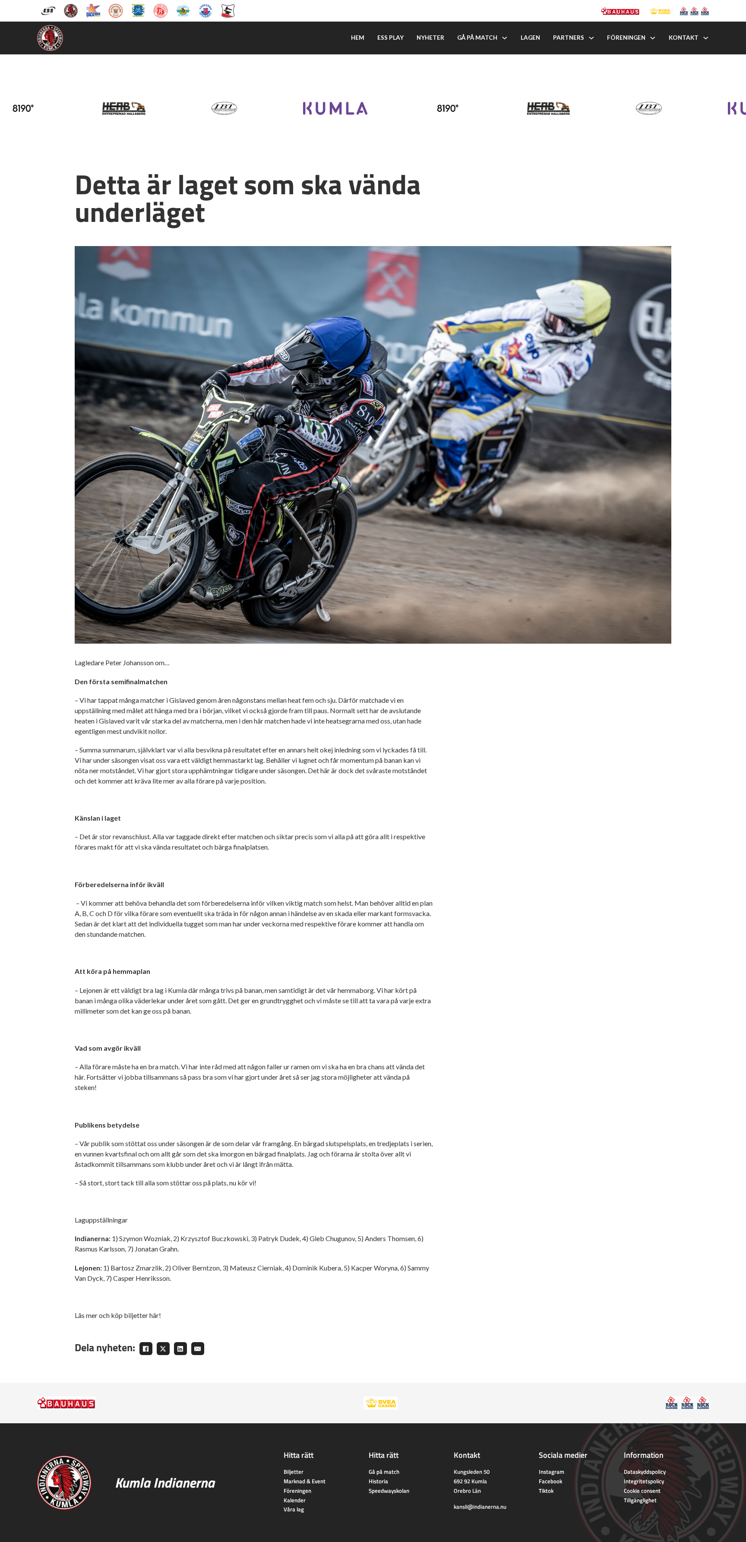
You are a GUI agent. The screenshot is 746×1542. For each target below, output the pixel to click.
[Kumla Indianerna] (71, 10)
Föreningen (626, 37)
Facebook (550, 1481)
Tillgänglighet (640, 1500)
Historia (378, 1481)
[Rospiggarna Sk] (161, 10)
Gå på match (477, 37)
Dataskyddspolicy (645, 1471)
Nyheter (430, 37)
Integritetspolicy (644, 1481)
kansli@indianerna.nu (480, 1506)
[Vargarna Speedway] (205, 10)
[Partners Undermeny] (591, 37)
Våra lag (294, 1509)
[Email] (197, 1348)
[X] (163, 1348)
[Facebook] (145, 1348)
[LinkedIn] (180, 1348)
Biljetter (293, 1471)
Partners (568, 37)
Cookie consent (642, 1490)
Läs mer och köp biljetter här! (118, 1315)
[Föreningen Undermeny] (653, 37)
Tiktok (546, 1490)
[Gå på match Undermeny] (505, 37)
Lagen (530, 37)
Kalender (295, 1500)
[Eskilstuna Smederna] (228, 10)
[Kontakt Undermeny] (706, 37)
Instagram (551, 1471)
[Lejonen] (116, 10)
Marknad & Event (305, 1481)
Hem (357, 37)
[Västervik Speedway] (183, 10)
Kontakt (684, 37)
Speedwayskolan (389, 1490)
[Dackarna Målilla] (93, 10)
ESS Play (390, 37)
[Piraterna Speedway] (138, 10)
